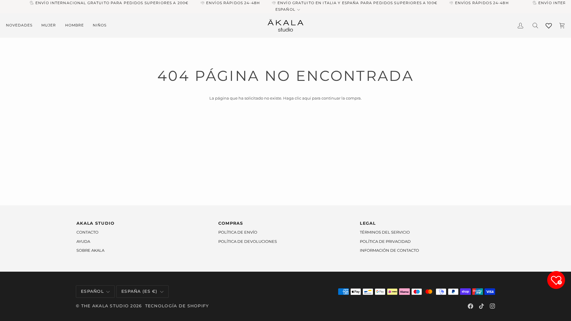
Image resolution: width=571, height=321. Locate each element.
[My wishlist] (549, 24)
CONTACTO (87, 232)
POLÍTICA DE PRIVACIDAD (385, 241)
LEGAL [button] (368, 223)
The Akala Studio (105, 306)
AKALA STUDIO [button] (95, 223)
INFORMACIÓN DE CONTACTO (389, 250)
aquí (306, 98)
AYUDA (83, 241)
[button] (21, 25)
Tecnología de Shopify (177, 306)
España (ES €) (139, 291)
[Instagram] (492, 306)
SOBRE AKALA (90, 250)
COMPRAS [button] (230, 223)
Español (285, 9)
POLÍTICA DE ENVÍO (237, 232)
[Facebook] (470, 306)
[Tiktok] (481, 306)
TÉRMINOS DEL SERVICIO (385, 232)
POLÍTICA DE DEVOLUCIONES (247, 241)
